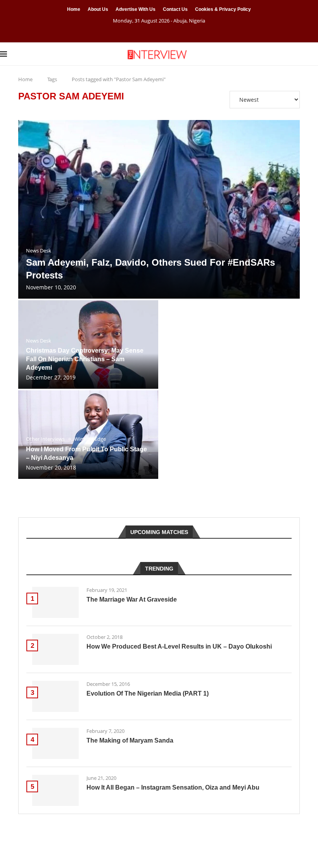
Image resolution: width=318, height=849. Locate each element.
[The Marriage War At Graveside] (55, 602)
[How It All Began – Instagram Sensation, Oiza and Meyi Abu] (55, 790)
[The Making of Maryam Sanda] (55, 743)
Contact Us (175, 9)
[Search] (314, 54)
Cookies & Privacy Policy (223, 9)
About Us (98, 9)
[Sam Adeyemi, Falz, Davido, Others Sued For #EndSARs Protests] (159, 209)
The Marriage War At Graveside (131, 599)
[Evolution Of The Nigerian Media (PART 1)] (55, 696)
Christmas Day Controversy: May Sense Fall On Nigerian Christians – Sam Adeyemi (84, 359)
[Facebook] (149, 31)
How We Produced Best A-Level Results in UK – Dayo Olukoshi (179, 646)
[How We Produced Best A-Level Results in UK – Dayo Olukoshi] (55, 649)
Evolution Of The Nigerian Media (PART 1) (147, 693)
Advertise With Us (136, 9)
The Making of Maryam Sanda (129, 740)
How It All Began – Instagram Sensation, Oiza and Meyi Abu (172, 787)
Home (73, 9)
